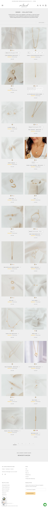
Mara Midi (35, 333)
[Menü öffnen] (2, 5)
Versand (26, 476)
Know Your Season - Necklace (35, 165)
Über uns (27, 472)
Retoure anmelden (5, 490)
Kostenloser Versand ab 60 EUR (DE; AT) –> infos (24, 1)
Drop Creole (11, 162)
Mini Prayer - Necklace (34, 129)
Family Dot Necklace (11, 333)
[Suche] (40, 5)
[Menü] (6, 497)
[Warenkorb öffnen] (45, 5)
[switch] (4, 504)
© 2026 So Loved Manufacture (10, 505)
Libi (35, 198)
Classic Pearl (12, 127)
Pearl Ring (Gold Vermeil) (11, 430)
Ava (11, 231)
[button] (19, 55)
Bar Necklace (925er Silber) (11, 267)
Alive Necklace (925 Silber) (34, 94)
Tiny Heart (35, 300)
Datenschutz (4, 494)
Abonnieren (30, 493)
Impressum (4, 492)
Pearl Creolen (35, 267)
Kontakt (26, 470)
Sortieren (42, 22)
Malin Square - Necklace (12, 366)
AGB (3, 496)
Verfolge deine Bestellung (30, 478)
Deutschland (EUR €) (7, 503)
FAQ (26, 469)
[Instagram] (5, 474)
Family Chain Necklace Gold (35, 55)
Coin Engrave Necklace (11, 55)
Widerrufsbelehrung (5, 487)
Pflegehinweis (28, 474)
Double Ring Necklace (35, 366)
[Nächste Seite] (33, 443)
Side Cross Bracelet (35, 234)
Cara (11, 88)
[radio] (10, 50)
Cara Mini (11, 198)
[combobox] (12, 53)
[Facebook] (2, 474)
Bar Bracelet (35, 433)
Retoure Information (5, 489)
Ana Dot (11, 300)
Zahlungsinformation (6, 485)
